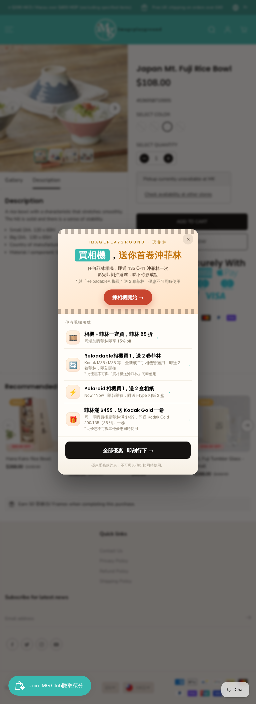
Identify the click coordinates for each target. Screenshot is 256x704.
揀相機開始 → (128, 297)
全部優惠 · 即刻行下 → (128, 450)
